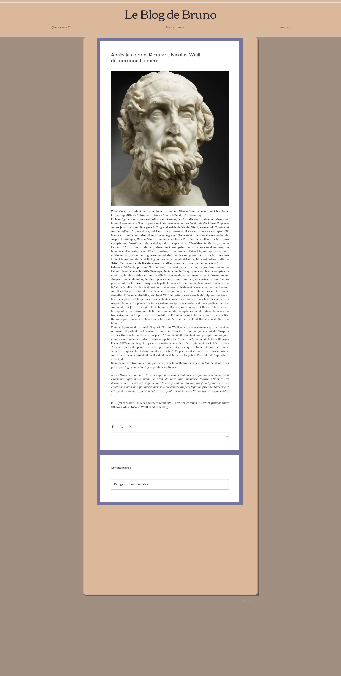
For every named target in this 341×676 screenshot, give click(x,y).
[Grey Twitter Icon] (244, 600)
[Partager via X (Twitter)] (121, 426)
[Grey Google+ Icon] (250, 600)
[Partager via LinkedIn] (130, 426)
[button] (175, 27)
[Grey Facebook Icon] (239, 600)
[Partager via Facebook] (112, 426)
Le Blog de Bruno (170, 13)
